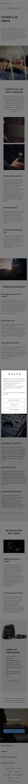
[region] (14, 392)
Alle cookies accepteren (14, 400)
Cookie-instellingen (14, 409)
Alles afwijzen (14, 404)
